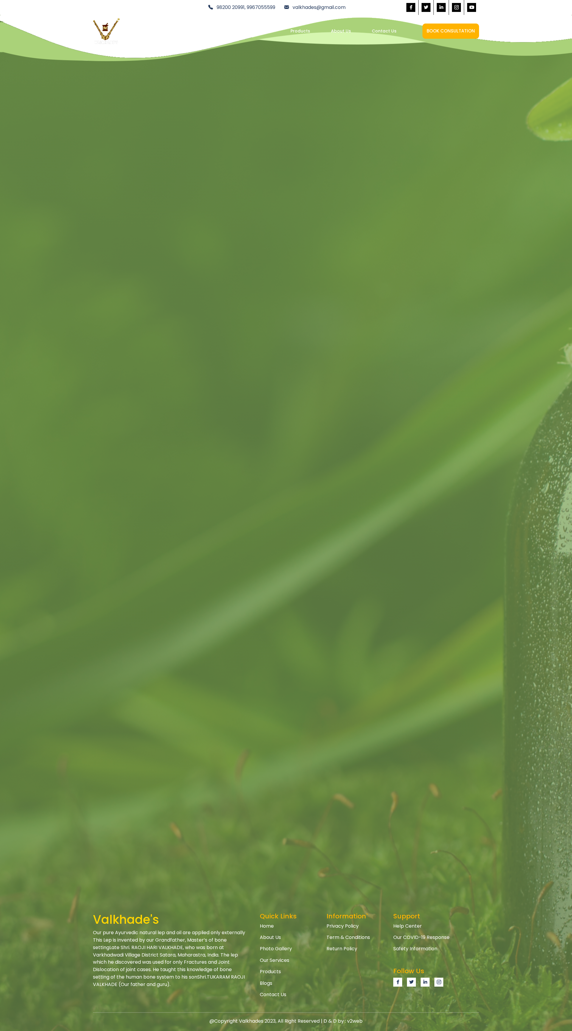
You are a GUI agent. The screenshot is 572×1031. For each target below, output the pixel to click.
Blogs (266, 983)
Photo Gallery (276, 948)
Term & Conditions (348, 937)
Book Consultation (451, 31)
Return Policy (342, 948)
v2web (355, 1021)
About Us (341, 31)
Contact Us (384, 31)
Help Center (407, 926)
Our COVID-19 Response (421, 937)
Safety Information (415, 948)
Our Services (256, 31)
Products (300, 31)
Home (215, 31)
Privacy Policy (343, 926)
